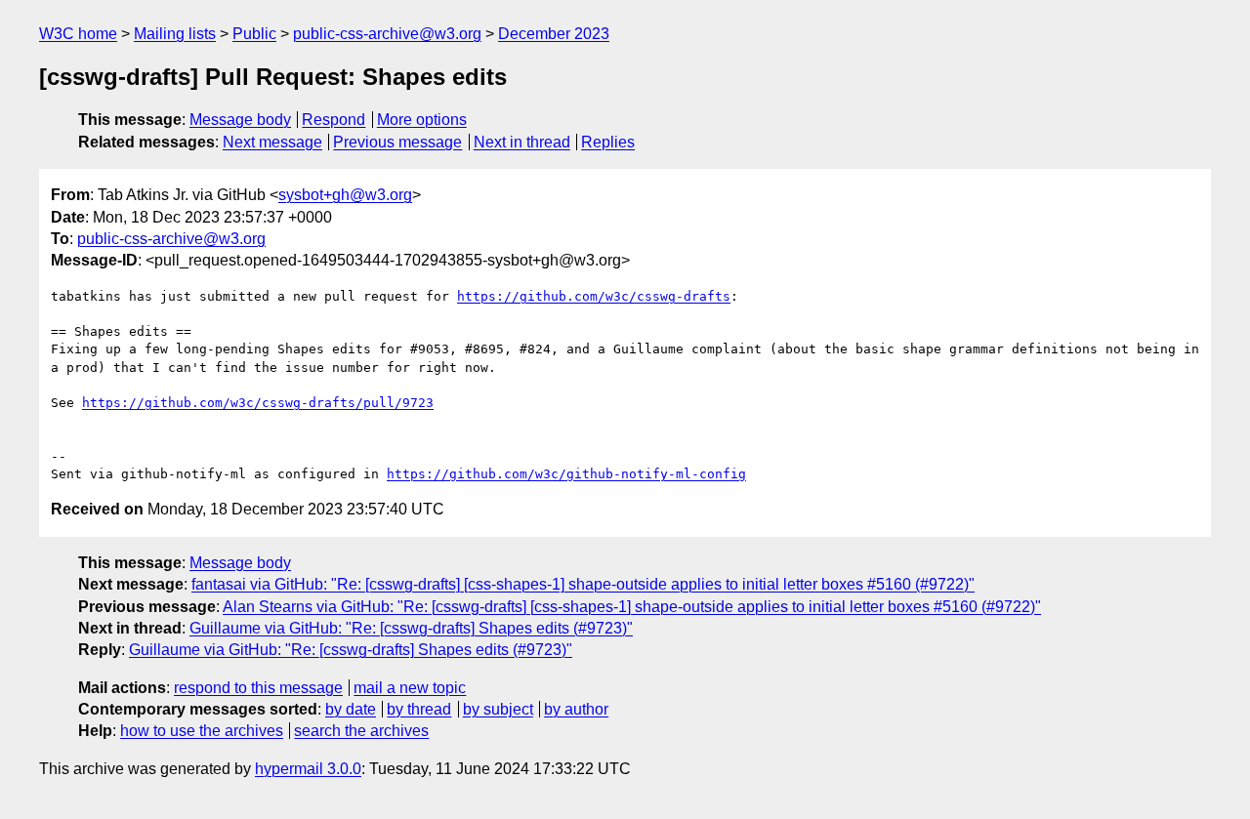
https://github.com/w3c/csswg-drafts (593, 296)
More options (422, 119)
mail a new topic (410, 687)
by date (350, 709)
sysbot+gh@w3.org (345, 194)
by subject (498, 709)
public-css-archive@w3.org (387, 33)
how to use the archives (201, 730)
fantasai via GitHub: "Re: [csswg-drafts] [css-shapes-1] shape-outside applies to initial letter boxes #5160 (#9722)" (583, 584)
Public (254, 33)
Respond (333, 119)
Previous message (397, 142)
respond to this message (258, 687)
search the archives (361, 730)
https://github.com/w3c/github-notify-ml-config (566, 474)
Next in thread (522, 142)
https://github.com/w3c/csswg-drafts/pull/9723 (258, 402)
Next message (272, 142)
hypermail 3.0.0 (308, 768)
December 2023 (553, 33)
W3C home (78, 33)
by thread (419, 709)
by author (576, 709)
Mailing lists (175, 33)
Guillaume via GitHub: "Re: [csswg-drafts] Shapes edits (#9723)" (411, 628)
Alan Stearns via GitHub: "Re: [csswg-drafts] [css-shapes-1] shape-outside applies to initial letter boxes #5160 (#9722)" (632, 606)
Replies (608, 142)
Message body (240, 119)
